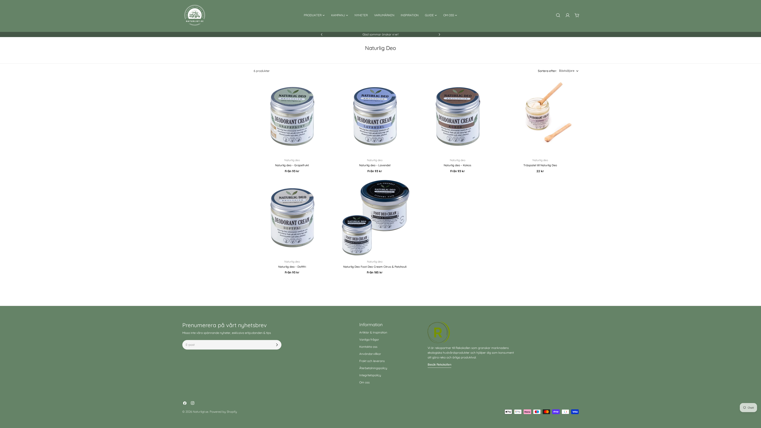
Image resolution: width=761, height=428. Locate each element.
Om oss (364, 382)
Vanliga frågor (369, 339)
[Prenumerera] (277, 345)
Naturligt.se (200, 412)
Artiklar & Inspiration (373, 332)
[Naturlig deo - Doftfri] (292, 217)
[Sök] (558, 15)
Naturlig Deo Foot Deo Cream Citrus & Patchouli (374, 266)
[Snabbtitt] (325, 87)
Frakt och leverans (372, 361)
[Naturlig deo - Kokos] (457, 116)
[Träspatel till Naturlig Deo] (540, 116)
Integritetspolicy (370, 375)
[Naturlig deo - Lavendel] (375, 116)
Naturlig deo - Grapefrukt (292, 165)
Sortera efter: (547, 71)
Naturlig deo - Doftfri (292, 266)
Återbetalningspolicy (373, 368)
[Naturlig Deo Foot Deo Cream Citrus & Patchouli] (375, 217)
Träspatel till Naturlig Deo (540, 165)
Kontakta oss (368, 347)
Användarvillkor (370, 354)
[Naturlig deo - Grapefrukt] (292, 116)
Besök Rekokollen (439, 364)
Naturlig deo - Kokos (457, 165)
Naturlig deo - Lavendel (374, 165)
